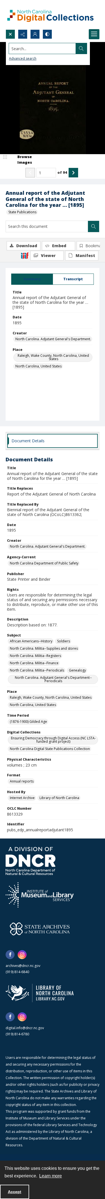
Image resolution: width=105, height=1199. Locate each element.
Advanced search (22, 58)
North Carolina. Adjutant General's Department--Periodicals (53, 679)
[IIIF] (24, 255)
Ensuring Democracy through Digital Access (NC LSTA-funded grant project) (53, 740)
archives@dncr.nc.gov (23, 965)
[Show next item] (73, 172)
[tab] (32, 279)
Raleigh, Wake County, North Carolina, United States (53, 357)
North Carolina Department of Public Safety (44, 563)
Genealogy (77, 670)
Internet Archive (22, 797)
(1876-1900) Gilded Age (28, 721)
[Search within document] (93, 226)
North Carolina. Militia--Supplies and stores (44, 648)
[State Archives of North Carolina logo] (40, 929)
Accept (14, 1191)
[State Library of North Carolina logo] (40, 993)
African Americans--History (31, 641)
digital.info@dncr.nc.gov (25, 1028)
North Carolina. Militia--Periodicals (37, 670)
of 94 (62, 172)
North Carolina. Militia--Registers (35, 655)
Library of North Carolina (59, 797)
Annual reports (22, 781)
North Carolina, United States (38, 366)
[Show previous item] (30, 172)
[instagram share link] (22, 954)
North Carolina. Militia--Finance (34, 663)
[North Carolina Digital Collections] (50, 15)
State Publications (22, 212)
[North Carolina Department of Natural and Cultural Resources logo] (30, 861)
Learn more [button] (50, 1175)
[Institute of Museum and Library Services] (40, 895)
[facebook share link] (10, 954)
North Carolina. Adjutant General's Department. (53, 339)
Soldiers (63, 641)
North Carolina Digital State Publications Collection (50, 748)
